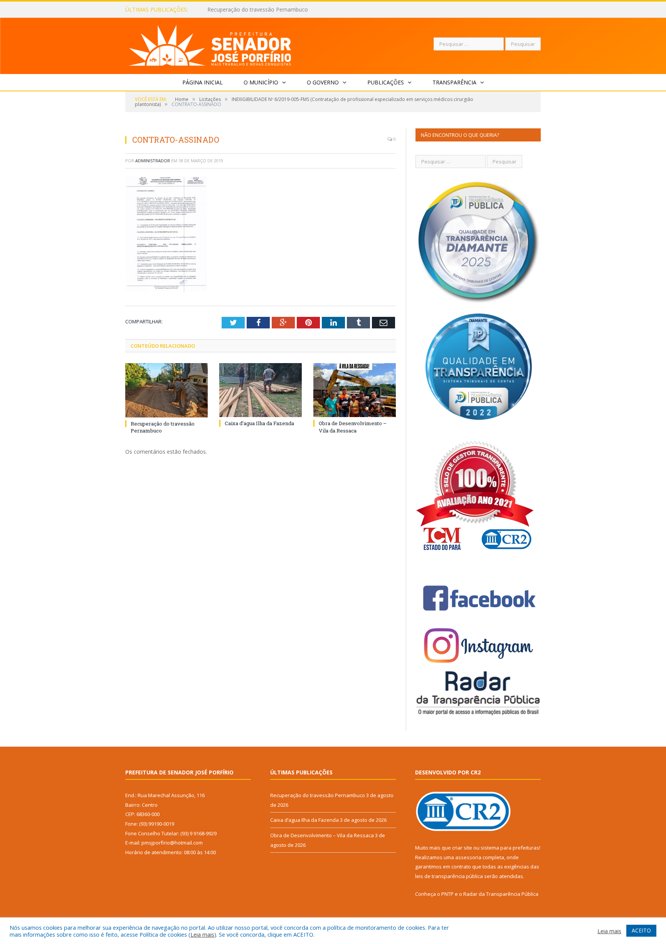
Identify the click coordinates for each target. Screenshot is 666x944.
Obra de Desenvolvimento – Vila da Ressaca (353, 427)
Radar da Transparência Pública (500, 893)
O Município (261, 82)
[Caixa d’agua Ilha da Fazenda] (260, 390)
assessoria (468, 857)
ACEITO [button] (641, 930)
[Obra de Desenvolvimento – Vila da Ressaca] (354, 390)
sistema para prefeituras (510, 847)
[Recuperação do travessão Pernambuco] (166, 390)
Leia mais (202, 934)
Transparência (454, 82)
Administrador (152, 160)
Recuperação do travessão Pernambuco (317, 795)
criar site (462, 847)
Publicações (385, 82)
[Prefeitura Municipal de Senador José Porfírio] (210, 44)
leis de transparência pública (449, 876)
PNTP (447, 893)
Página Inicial (202, 82)
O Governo (323, 82)
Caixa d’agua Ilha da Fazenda (243, 9)
